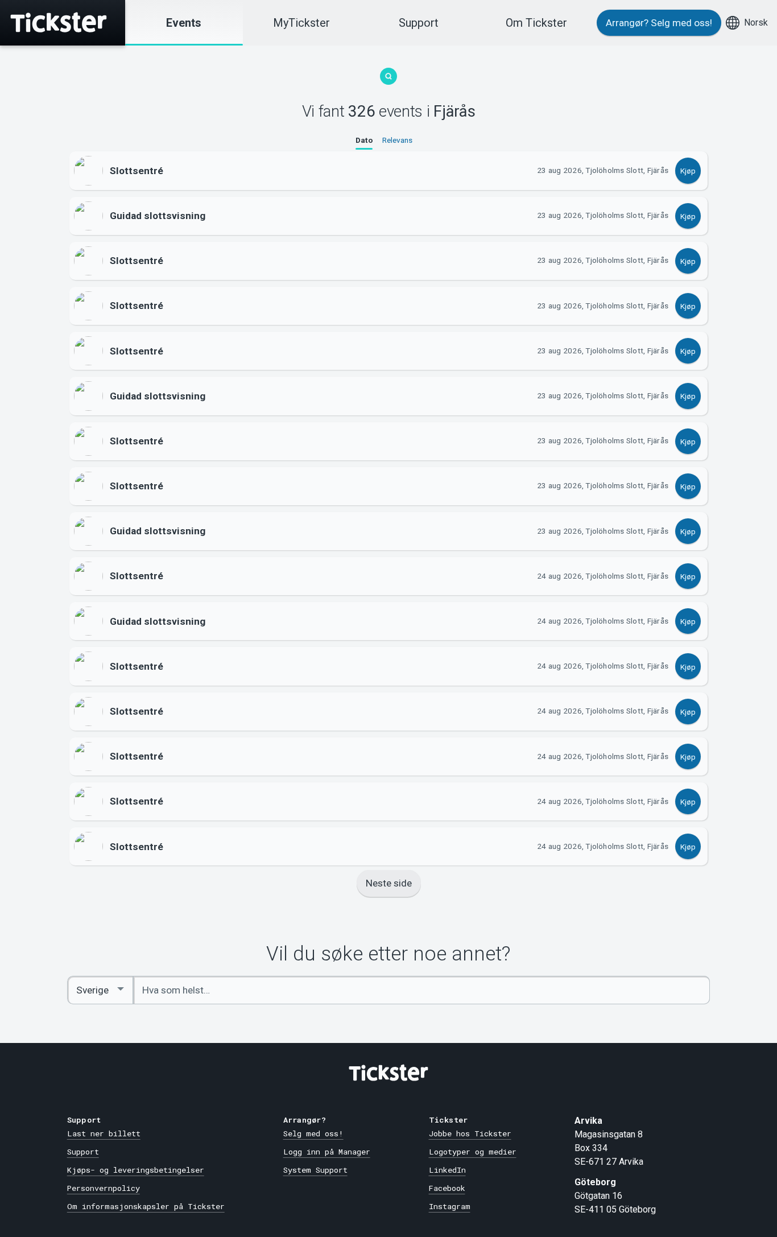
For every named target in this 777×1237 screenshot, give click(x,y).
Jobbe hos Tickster (470, 1133)
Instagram (449, 1206)
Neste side (389, 883)
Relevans (397, 140)
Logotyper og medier (472, 1152)
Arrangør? (659, 22)
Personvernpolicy (103, 1188)
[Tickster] (62, 23)
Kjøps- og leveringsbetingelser (135, 1170)
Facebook (447, 1188)
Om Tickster (536, 23)
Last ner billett (103, 1133)
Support (419, 23)
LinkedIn (447, 1170)
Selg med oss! (313, 1133)
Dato (364, 140)
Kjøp (688, 170)
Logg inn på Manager (326, 1152)
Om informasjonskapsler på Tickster (146, 1206)
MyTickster (301, 23)
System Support (315, 1170)
